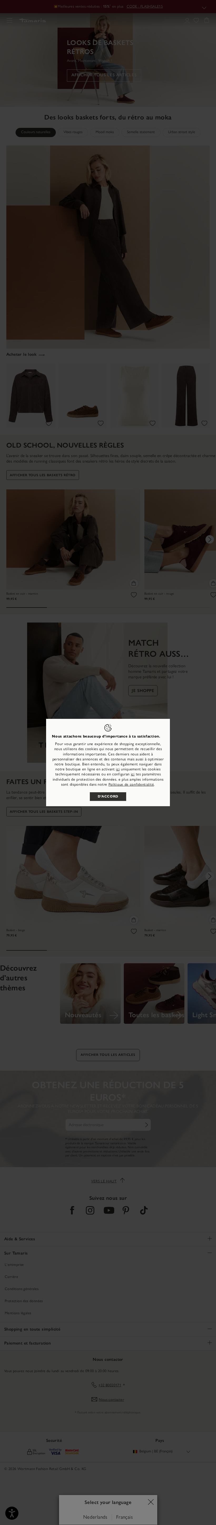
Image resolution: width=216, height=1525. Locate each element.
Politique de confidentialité (131, 784)
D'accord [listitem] (108, 796)
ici (118, 769)
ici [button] (133, 774)
